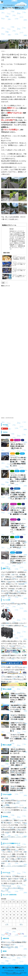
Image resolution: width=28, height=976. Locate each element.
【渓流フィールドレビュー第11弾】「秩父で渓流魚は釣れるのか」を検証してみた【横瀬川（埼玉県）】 (18, 727)
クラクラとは (7, 886)
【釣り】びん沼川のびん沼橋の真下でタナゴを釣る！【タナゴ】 (18, 751)
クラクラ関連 (6, 812)
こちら (17, 803)
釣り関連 (5, 798)
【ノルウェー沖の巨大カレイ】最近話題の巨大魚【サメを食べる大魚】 (18, 717)
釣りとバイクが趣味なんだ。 (14, 8)
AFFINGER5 (18, 973)
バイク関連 (5, 805)
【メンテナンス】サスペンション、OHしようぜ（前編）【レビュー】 (19, 270)
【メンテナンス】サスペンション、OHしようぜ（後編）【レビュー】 (19, 264)
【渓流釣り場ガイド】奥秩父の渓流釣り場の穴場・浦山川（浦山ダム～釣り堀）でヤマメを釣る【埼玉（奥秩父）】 (18, 761)
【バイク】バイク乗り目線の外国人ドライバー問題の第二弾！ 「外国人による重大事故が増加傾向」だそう (18, 462)
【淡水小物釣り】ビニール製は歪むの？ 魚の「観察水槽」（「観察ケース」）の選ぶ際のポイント (18, 528)
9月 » (21, 924)
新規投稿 (21, 584)
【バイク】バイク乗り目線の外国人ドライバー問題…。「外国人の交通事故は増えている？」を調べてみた (18, 479)
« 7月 (6, 924)
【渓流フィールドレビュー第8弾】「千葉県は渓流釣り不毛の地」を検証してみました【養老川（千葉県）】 (18, 697)
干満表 (4, 957)
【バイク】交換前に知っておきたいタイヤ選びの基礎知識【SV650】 (18, 788)
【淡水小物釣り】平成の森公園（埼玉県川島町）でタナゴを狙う (18, 780)
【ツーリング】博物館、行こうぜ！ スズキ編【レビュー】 (19, 276)
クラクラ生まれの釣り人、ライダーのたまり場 (14, 970)
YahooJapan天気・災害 (10, 947)
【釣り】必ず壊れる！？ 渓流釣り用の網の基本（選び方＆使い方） (18, 446)
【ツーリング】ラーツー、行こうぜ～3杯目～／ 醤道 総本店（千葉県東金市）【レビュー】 (19, 258)
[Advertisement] (14, 25)
